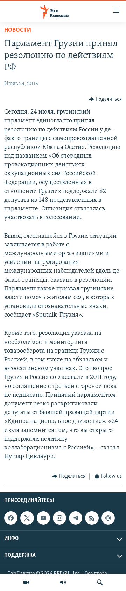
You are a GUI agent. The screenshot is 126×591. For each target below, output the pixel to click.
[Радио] (63, 582)
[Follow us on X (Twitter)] (27, 518)
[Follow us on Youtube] (43, 518)
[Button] (105, 99)
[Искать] (99, 582)
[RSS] (91, 518)
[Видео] (26, 582)
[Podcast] (108, 518)
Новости (17, 30)
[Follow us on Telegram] (75, 518)
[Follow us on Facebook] (11, 518)
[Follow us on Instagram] (59, 518)
